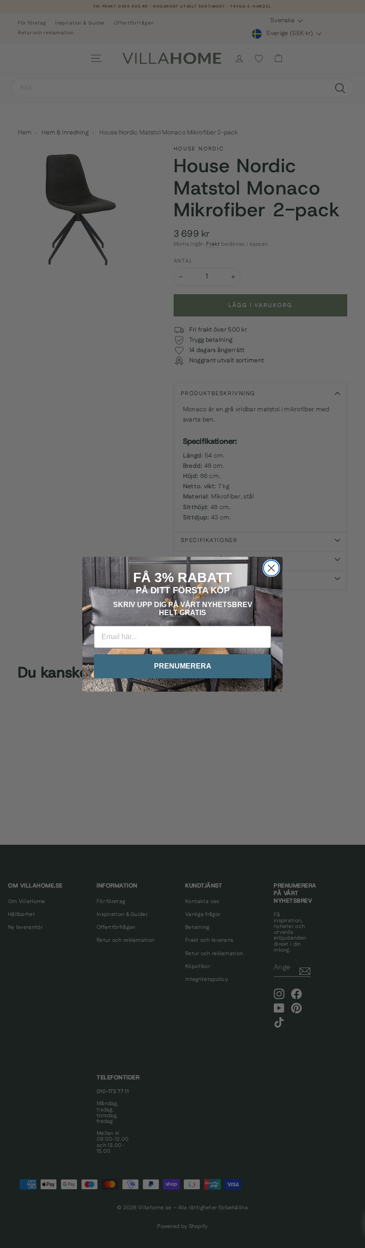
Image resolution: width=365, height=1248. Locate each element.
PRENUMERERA (182, 666)
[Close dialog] (271, 568)
